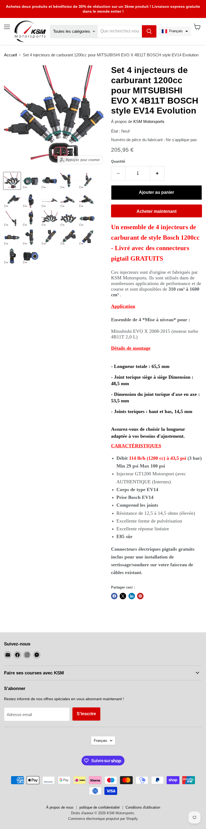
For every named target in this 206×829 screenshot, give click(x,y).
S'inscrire (86, 713)
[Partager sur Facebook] (114, 596)
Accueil (10, 55)
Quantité (118, 161)
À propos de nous (59, 807)
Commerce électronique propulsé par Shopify (103, 819)
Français (100, 741)
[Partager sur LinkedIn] (131, 596)
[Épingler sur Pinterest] (140, 596)
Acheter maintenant (156, 211)
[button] (175, 31)
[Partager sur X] (123, 596)
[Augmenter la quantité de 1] (157, 173)
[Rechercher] (149, 31)
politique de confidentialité (99, 807)
